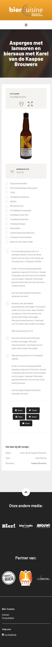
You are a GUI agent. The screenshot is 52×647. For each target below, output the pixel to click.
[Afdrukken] (21, 103)
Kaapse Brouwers (38, 463)
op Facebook (10, 634)
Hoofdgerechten (18, 96)
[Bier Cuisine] (26, 10)
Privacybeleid (8, 617)
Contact (5, 614)
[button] (30, 103)
